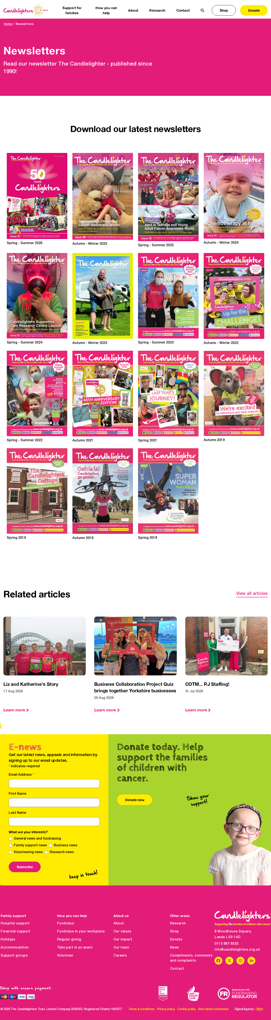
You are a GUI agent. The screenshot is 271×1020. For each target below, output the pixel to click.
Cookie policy (186, 1009)
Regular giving (69, 939)
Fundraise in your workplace (81, 931)
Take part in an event (75, 947)
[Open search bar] (202, 10)
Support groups (14, 955)
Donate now (134, 800)
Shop (224, 10)
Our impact (122, 939)
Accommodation (15, 947)
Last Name (17, 812)
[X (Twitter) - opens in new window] (229, 961)
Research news (62, 852)
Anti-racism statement (213, 1009)
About (118, 923)
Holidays (8, 939)
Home (8, 24)
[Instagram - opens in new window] (240, 961)
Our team (121, 947)
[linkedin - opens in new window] (251, 961)
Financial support (15, 931)
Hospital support (15, 923)
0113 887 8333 (226, 943)
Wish (259, 1009)
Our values (122, 931)
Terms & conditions (141, 1009)
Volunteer (65, 955)
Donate (254, 10)
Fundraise (65, 923)
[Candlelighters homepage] (25, 10)
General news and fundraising (37, 838)
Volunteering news (28, 852)
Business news (65, 845)
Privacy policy (166, 1009)
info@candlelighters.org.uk (237, 949)
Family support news (30, 845)
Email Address (21, 774)
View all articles (252, 594)
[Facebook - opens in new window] (218, 961)
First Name (17, 793)
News (174, 947)
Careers (120, 955)
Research (178, 923)
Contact (183, 10)
